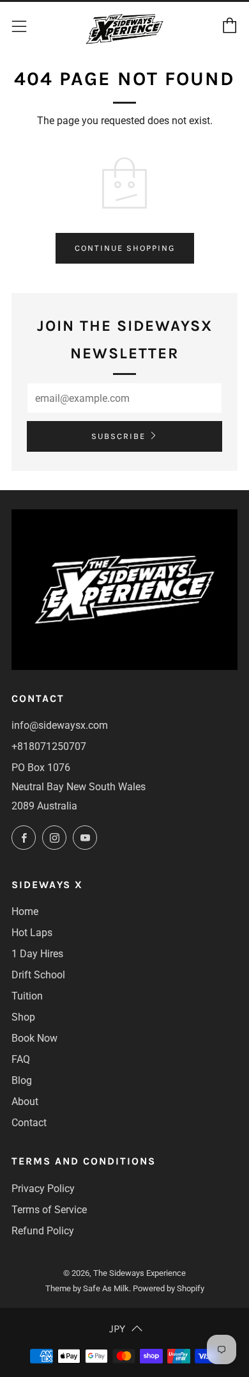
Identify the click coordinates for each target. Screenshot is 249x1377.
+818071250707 (48, 746)
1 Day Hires (37, 954)
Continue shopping (125, 248)
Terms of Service (49, 1210)
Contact (29, 1123)
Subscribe (118, 436)
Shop (23, 1017)
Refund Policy (42, 1231)
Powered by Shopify (168, 1288)
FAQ (20, 1059)
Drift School (38, 975)
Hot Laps (31, 933)
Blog (21, 1080)
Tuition (27, 996)
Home (24, 911)
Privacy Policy (43, 1188)
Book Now (34, 1038)
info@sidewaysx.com (59, 725)
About (24, 1101)
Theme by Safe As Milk (87, 1288)
